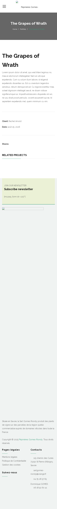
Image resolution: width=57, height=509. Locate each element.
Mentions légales (9, 457)
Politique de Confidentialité (14, 461)
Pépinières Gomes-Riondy (30, 439)
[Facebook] (3, 481)
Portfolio (23, 29)
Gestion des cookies (11, 465)
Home (15, 29)
